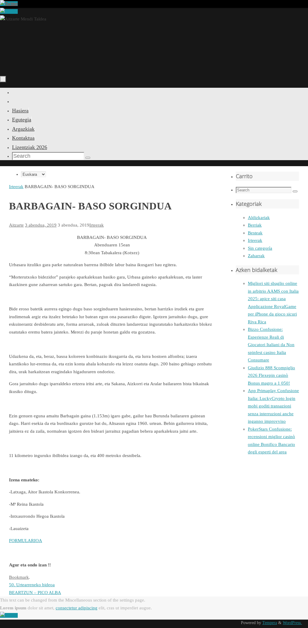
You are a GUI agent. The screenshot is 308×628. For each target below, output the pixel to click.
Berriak (255, 225)
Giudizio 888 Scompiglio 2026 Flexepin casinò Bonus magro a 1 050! (271, 375)
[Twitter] (9, 3)
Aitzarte (16, 225)
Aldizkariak (259, 217)
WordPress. (292, 622)
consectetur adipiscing (76, 607)
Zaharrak (256, 255)
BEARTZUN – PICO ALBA (35, 592)
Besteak (255, 232)
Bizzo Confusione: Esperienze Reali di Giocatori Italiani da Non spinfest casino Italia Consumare (271, 344)
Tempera (269, 622)
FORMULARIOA (25, 540)
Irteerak (16, 186)
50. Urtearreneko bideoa (32, 584)
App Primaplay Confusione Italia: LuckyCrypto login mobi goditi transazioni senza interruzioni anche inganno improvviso (273, 406)
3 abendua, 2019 (41, 225)
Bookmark (19, 577)
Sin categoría (260, 248)
